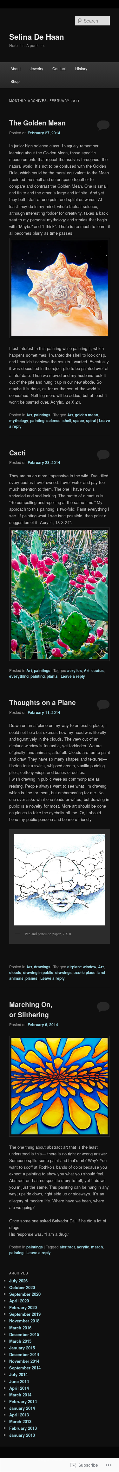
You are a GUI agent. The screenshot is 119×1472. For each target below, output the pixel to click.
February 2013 (23, 1428)
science (53, 420)
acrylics (74, 670)
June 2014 (19, 1381)
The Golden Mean (37, 122)
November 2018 (24, 1321)
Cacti (17, 452)
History (81, 68)
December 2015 (24, 1334)
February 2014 (23, 1401)
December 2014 (24, 1354)
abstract (67, 1247)
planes (31, 978)
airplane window (81, 967)
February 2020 (23, 1307)
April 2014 (19, 1388)
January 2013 (22, 1435)
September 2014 (25, 1368)
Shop (15, 81)
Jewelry (36, 68)
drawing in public (38, 972)
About (15, 68)
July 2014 (18, 1374)
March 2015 (20, 1341)
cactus (97, 670)
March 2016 (20, 1328)
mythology (18, 420)
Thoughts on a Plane (42, 702)
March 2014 (20, 1395)
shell (67, 420)
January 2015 (22, 1348)
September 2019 (25, 1314)
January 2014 (22, 1408)
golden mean (86, 415)
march (97, 1247)
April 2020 (19, 1301)
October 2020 (22, 1287)
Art (29, 415)
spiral (91, 420)
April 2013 (19, 1415)
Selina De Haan (36, 36)
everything (19, 676)
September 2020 (25, 1294)
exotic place (85, 972)
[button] (59, 288)
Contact (59, 68)
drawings (42, 967)
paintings (42, 415)
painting (37, 420)
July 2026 (18, 1281)
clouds (15, 972)
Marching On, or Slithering (30, 1009)
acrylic (83, 1247)
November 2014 (24, 1361)
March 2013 (20, 1421)
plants (52, 676)
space (78, 420)
